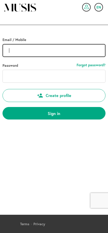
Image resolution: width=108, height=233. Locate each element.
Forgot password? (91, 65)
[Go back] (18, 6)
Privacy (39, 224)
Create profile (58, 95)
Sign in (54, 113)
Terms (24, 224)
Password (10, 65)
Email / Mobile (14, 40)
